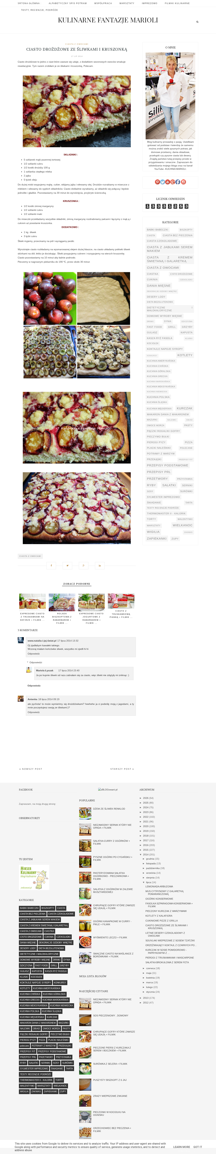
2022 (146, 816)
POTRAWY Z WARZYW (161, 453)
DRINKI (150, 321)
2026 (146, 798)
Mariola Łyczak (44, 670)
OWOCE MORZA (155, 425)
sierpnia (150, 877)
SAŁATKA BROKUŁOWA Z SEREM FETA (167, 962)
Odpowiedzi (36, 662)
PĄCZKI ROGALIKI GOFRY (163, 431)
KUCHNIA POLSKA (158, 397)
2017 (146, 840)
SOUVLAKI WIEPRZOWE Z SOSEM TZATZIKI (170, 940)
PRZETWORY (157, 478)
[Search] (197, 22)
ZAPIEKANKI (157, 538)
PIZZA (189, 442)
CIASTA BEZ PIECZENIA (178, 235)
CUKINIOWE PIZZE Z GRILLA (161, 920)
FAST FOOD (154, 327)
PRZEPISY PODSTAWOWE (167, 465)
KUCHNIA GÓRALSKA (158, 371)
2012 (146, 1002)
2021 (146, 821)
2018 (146, 835)
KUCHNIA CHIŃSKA (157, 366)
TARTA (189, 503)
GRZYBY (187, 327)
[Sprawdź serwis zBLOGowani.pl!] (107, 789)
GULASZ (152, 332)
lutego (149, 987)
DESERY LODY (156, 296)
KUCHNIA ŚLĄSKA (157, 402)
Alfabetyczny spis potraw (68, 3)
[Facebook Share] (52, 564)
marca (150, 982)
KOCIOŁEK (153, 343)
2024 (146, 807)
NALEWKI (171, 420)
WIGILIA (153, 532)
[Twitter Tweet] (68, 564)
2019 (146, 831)
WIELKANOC (183, 525)
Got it (197, 1147)
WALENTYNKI (185, 519)
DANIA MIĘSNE (159, 285)
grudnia (150, 858)
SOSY (150, 491)
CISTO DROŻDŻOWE (181, 274)
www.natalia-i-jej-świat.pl (42, 640)
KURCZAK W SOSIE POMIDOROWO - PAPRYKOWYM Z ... (166, 951)
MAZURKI (152, 420)
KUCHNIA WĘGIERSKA (159, 409)
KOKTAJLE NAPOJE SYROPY (165, 349)
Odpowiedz (34, 653)
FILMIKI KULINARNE (177, 3)
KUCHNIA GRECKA (157, 376)
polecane (186, 448)
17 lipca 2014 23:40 (68, 670)
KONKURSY (152, 356)
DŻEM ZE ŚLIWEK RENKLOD (109, 808)
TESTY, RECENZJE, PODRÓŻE (39, 10)
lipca (149, 882)
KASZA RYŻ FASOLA (159, 338)
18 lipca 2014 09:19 (48, 699)
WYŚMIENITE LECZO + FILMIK (110, 937)
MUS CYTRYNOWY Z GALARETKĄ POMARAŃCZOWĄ (164, 892)
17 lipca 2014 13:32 (67, 640)
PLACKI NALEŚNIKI (159, 448)
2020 (146, 826)
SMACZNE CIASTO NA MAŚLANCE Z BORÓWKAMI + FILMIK (113, 955)
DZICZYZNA (187, 321)
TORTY (151, 519)
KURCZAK (185, 408)
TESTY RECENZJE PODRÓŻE (163, 508)
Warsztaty (126, 3)
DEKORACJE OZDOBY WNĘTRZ (162, 291)
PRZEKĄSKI (154, 459)
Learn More (181, 1147)
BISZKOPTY (186, 230)
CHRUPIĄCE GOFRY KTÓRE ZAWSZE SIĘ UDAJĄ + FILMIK (114, 907)
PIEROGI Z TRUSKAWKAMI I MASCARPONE (169, 957)
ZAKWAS (188, 532)
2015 (146, 849)
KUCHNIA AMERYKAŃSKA (161, 361)
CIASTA (151, 236)
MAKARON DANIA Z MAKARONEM (168, 414)
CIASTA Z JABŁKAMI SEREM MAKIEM (170, 249)
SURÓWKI (186, 491)
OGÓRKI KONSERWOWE (159, 898)
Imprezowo (149, 3)
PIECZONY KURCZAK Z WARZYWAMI (166, 911)
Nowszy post (31, 769)
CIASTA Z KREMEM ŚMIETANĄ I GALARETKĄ (170, 259)
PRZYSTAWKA (185, 479)
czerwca (151, 968)
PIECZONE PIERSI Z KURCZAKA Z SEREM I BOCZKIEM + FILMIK (112, 1049)
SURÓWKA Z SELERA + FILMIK (110, 1063)
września (151, 873)
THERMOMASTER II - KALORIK (166, 513)
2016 (146, 845)
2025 (146, 802)
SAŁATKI (169, 485)
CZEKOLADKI (186, 280)
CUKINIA (152, 279)
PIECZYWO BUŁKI (158, 436)
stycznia (150, 991)
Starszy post (121, 769)
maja (149, 973)
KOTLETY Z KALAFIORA (158, 915)
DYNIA (167, 321)
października (153, 868)
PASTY (188, 425)
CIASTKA (152, 274)
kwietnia (150, 977)
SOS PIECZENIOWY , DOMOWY (110, 1015)
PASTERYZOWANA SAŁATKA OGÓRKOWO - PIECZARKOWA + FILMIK (111, 876)
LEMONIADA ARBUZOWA (159, 886)
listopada (151, 863)
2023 (146, 812)
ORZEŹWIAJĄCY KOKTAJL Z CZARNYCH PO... (171, 945)
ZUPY (175, 538)
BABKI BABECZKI (157, 229)
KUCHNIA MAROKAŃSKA (158, 381)
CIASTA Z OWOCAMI (76, 44)
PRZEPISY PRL (159, 472)
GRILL (172, 327)
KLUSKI (189, 338)
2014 (146, 854)
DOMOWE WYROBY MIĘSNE (164, 316)
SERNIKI (187, 485)
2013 (146, 998)
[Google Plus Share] (85, 564)
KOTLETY (185, 355)
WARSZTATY (153, 526)
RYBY (151, 485)
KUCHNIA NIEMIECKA (157, 392)
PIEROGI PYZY (156, 442)
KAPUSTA (187, 332)
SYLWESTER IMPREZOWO (163, 497)
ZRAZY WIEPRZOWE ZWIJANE (110, 1096)
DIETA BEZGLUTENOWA (160, 302)
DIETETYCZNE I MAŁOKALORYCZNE (170, 309)
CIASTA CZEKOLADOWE (162, 241)
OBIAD (189, 420)
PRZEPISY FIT (186, 459)
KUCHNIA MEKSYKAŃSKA (161, 387)
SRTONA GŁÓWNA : (29, 3)
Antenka (32, 699)
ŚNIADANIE (154, 502)
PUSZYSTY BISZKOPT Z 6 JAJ (110, 1080)
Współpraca (103, 3)
